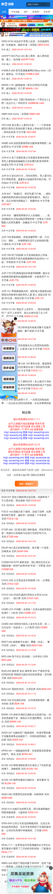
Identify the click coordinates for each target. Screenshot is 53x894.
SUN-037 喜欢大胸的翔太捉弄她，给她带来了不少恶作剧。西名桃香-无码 (25, 498)
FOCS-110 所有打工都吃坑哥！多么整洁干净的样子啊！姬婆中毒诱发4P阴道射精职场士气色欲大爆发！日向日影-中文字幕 (26, 385)
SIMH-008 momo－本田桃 (20, 114)
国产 (26, 11)
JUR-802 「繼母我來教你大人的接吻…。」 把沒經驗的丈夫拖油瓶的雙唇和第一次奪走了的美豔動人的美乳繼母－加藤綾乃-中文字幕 (26, 221)
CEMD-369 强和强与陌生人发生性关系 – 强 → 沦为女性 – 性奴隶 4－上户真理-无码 (25, 627)
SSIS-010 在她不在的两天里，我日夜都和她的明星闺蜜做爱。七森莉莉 (25, 810)
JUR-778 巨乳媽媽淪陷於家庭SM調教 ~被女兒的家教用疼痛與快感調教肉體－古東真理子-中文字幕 (25, 276)
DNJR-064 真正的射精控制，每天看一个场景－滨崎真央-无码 (26, 549)
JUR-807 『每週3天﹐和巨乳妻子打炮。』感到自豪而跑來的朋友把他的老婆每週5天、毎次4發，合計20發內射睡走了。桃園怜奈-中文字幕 (25, 199)
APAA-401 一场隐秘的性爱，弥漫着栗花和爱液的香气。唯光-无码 (26, 752)
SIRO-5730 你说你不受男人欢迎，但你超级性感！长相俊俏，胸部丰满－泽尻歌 (25, 42)
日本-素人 (5, 49)
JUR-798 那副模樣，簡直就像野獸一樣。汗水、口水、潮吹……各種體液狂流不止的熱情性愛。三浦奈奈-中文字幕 (26, 240)
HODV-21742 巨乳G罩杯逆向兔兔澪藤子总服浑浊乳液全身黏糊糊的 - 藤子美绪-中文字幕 (26, 331)
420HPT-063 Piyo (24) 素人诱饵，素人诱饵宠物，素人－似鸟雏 (25, 57)
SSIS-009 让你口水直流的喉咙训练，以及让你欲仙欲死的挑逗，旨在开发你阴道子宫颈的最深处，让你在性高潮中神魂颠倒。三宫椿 (26, 828)
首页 (4, 11)
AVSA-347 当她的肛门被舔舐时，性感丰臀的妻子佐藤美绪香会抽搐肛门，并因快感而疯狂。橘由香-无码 (26, 736)
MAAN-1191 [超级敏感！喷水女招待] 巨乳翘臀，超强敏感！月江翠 (24, 86)
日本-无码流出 (8, 505)
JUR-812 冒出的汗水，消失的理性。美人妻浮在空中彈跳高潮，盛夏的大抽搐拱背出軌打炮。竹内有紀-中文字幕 (26, 179)
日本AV (47, 11)
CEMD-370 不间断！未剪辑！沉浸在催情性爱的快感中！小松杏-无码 (26, 610)
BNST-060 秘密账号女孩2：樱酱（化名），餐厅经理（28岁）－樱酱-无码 (25, 643)
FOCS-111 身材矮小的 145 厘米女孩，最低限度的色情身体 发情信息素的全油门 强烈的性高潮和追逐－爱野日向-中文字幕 (26, 367)
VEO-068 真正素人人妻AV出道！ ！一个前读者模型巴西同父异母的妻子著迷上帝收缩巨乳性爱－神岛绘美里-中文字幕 (26, 128)
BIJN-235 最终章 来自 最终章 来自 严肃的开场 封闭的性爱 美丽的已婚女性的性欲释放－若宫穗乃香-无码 (26, 674)
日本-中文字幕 (8, 136)
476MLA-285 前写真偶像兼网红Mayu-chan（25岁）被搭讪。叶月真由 (26, 72)
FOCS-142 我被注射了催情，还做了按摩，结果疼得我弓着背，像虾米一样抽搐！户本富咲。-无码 (26, 515)
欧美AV (36, 11)
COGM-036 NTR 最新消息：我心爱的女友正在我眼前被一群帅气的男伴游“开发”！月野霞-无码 (26, 565)
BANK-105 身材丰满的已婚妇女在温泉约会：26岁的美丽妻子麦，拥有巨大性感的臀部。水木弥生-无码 (26, 718)
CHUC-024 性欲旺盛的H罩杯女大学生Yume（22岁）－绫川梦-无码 (24, 596)
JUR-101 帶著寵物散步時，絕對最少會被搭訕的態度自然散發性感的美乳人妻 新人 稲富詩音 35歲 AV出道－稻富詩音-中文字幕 (26, 294)
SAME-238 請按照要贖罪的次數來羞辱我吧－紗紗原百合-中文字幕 (26, 144)
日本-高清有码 (8, 816)
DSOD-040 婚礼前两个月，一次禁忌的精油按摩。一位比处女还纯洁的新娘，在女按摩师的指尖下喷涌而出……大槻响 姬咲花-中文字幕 (26, 405)
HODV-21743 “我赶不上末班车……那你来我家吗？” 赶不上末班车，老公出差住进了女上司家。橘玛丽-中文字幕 (25, 312)
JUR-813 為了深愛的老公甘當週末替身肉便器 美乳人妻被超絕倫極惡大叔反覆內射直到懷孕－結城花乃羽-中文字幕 (26, 161)
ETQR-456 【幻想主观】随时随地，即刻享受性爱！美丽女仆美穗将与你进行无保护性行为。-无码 (26, 533)
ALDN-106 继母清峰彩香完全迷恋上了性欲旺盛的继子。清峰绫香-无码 (26, 766)
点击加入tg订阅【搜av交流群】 (30, 474)
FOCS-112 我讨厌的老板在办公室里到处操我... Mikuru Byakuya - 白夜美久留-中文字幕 (25, 349)
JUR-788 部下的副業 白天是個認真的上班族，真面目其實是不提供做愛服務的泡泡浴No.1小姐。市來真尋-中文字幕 (25, 258)
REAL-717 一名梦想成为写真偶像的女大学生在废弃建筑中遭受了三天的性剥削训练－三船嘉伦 (26, 848)
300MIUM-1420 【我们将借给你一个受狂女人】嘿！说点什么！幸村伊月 (26, 101)
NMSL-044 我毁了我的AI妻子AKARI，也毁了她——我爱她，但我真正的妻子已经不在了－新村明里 (26, 866)
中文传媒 (15, 11)
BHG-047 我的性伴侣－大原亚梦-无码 (26, 689)
